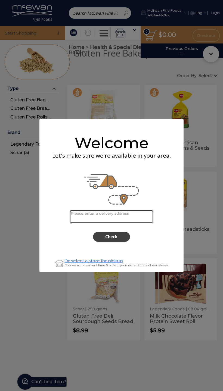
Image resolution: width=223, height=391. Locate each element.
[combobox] (111, 216)
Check (111, 236)
